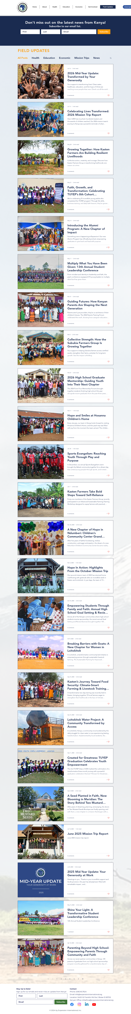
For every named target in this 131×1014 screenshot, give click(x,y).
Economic (64, 57)
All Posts (23, 57)
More (96, 57)
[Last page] (83, 979)
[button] (111, 58)
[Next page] (78, 979)
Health (35, 57)
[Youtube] (94, 1004)
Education (49, 57)
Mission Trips (81, 57)
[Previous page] (52, 979)
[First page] (48, 979)
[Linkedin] (87, 1004)
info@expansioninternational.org (88, 994)
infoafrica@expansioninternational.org (97, 1000)
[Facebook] (72, 1004)
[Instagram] (79, 1004)
